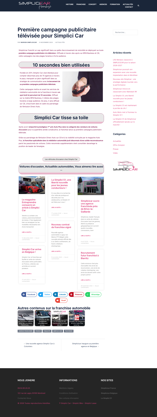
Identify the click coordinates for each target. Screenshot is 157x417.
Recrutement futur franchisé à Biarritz (90, 255)
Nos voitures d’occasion (69, 398)
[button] (138, 6)
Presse (115, 149)
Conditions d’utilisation (68, 393)
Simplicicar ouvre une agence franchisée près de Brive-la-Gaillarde (90, 206)
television (68, 331)
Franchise (81, 4)
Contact (129, 7)
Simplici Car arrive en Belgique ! (31, 250)
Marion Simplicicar (29, 42)
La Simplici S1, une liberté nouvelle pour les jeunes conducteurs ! (61, 183)
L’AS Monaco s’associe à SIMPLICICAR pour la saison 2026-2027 (124, 63)
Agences (103, 4)
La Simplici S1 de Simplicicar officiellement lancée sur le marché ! (124, 122)
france (38, 331)
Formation (115, 4)
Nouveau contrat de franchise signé (61, 226)
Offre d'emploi (119, 145)
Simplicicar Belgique (109, 393)
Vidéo (115, 153)
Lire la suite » (27, 232)
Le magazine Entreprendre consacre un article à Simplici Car (30, 205)
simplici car (57, 331)
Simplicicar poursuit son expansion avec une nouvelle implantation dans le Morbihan (125, 72)
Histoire (69, 4)
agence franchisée (25, 331)
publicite (47, 331)
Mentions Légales (66, 388)
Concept (92, 4)
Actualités (128, 4)
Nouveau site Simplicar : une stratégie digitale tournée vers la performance (125, 82)
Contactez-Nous (24, 398)
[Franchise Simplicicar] (35, 5)
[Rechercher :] (125, 32)
